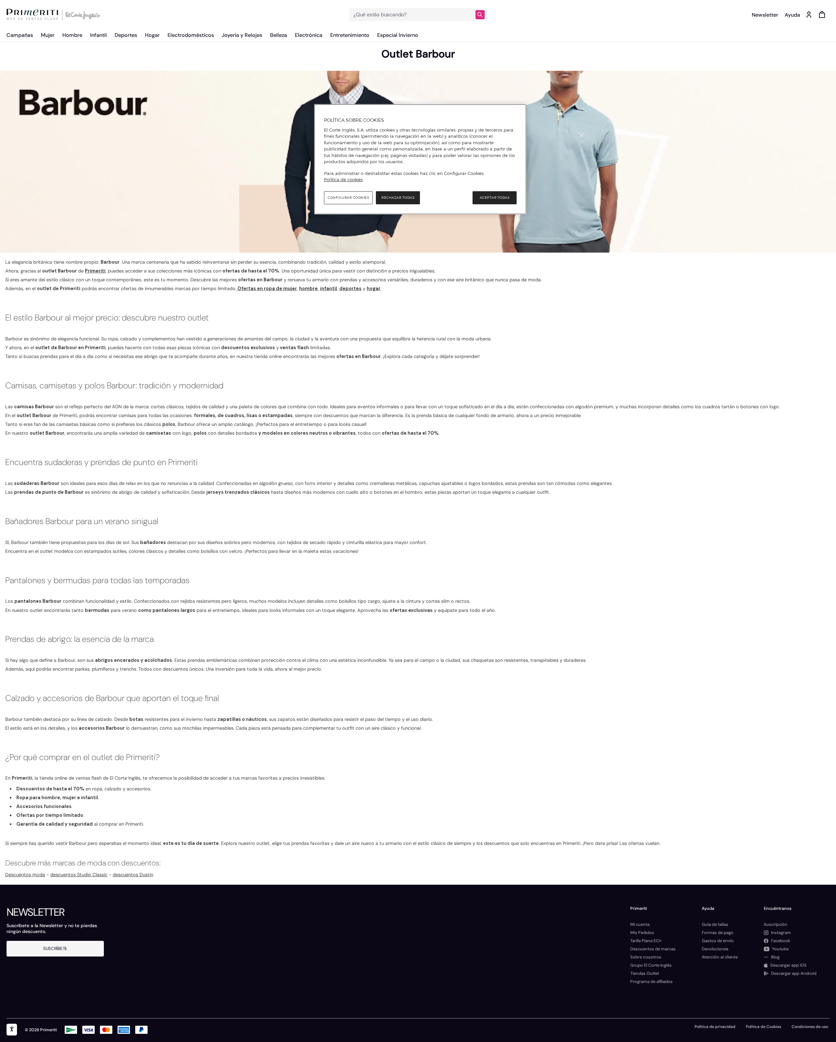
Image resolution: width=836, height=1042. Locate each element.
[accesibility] (12, 1029)
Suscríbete (55, 948)
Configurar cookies (348, 197)
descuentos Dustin (133, 875)
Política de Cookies (763, 1026)
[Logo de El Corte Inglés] (81, 15)
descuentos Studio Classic (78, 875)
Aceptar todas (495, 197)
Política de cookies (343, 179)
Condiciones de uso (810, 1026)
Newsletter (765, 14)
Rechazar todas (397, 197)
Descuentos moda (25, 875)
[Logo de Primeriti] (34, 15)
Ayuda (792, 14)
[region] (420, 159)
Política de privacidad (715, 1026)
